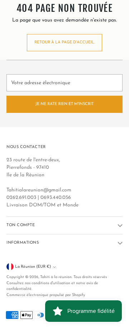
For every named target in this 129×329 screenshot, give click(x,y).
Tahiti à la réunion (56, 277)
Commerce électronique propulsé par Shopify (45, 295)
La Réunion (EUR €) (33, 267)
